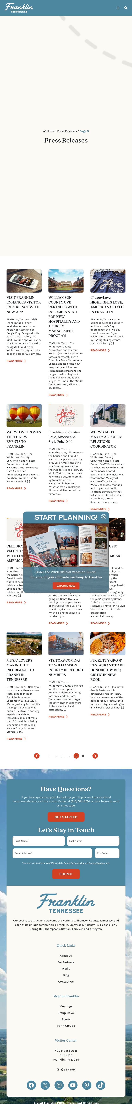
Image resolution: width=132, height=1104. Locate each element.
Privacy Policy (77, 863)
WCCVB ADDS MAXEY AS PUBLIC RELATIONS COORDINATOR (106, 439)
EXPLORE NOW (66, 585)
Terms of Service (96, 863)
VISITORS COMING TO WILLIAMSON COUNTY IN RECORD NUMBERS (65, 668)
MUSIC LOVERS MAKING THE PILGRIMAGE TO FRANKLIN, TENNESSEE (20, 670)
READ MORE (16, 361)
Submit (66, 874)
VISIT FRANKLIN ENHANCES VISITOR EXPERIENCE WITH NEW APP (24, 305)
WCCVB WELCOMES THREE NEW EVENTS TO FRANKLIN (24, 439)
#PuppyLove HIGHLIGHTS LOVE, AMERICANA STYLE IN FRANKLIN (106, 305)
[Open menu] (117, 7)
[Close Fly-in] (103, 516)
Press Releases (67, 131)
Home (51, 131)
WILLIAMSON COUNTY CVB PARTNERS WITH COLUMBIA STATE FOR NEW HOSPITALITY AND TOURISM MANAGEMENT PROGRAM (64, 317)
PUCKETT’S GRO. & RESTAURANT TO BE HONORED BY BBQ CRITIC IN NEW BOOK (107, 670)
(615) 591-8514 (66, 1069)
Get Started (66, 817)
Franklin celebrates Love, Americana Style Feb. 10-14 (64, 437)
